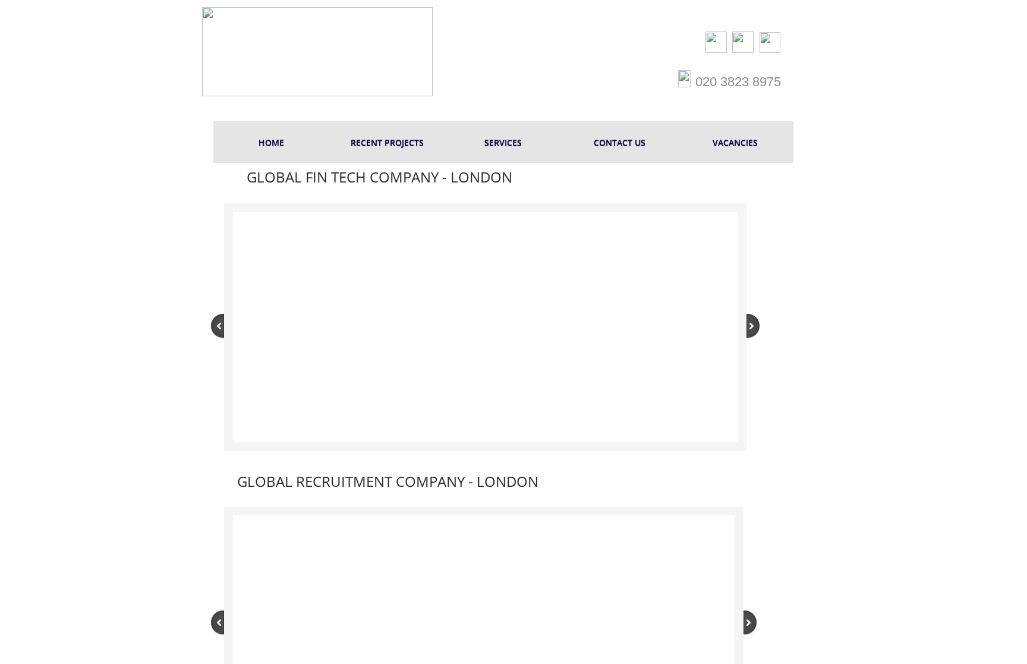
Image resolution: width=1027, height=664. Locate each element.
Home (271, 142)
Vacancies (735, 142)
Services (503, 142)
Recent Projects (387, 142)
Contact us (619, 142)
